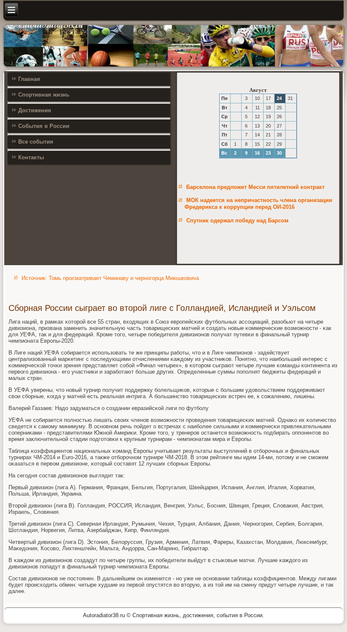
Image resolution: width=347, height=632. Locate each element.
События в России (43, 126)
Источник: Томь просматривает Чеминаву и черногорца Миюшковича (110, 278)
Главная (29, 79)
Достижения (34, 110)
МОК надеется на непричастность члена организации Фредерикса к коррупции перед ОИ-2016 (258, 203)
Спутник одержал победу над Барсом (237, 220)
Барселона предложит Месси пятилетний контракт (255, 187)
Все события (35, 142)
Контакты (31, 157)
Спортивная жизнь (43, 94)
